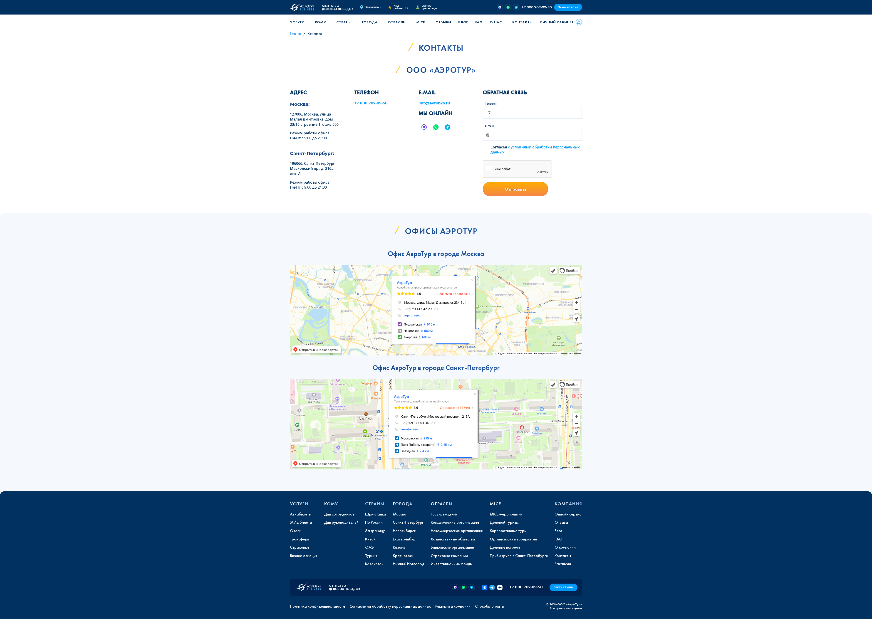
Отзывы (443, 22)
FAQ (479, 22)
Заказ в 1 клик (568, 7)
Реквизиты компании (453, 606)
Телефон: (491, 104)
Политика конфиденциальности (317, 606)
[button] (299, 22)
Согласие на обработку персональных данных (390, 606)
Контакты (522, 22)
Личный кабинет (557, 22)
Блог (463, 22)
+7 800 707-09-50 (537, 7)
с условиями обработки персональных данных (535, 150)
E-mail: (489, 126)
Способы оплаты (489, 606)
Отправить (515, 189)
